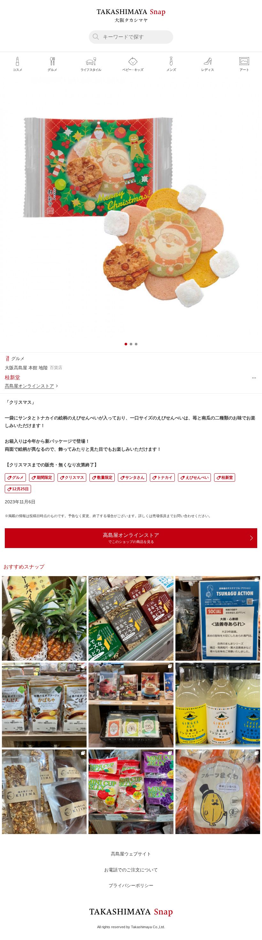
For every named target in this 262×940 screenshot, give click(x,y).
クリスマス (74, 477)
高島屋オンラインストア (29, 386)
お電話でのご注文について (131, 869)
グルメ (18, 477)
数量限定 (104, 477)
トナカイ (165, 477)
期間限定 (44, 477)
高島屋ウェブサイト (131, 853)
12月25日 (20, 489)
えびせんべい (197, 477)
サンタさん (134, 477)
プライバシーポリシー (131, 885)
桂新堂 (227, 477)
